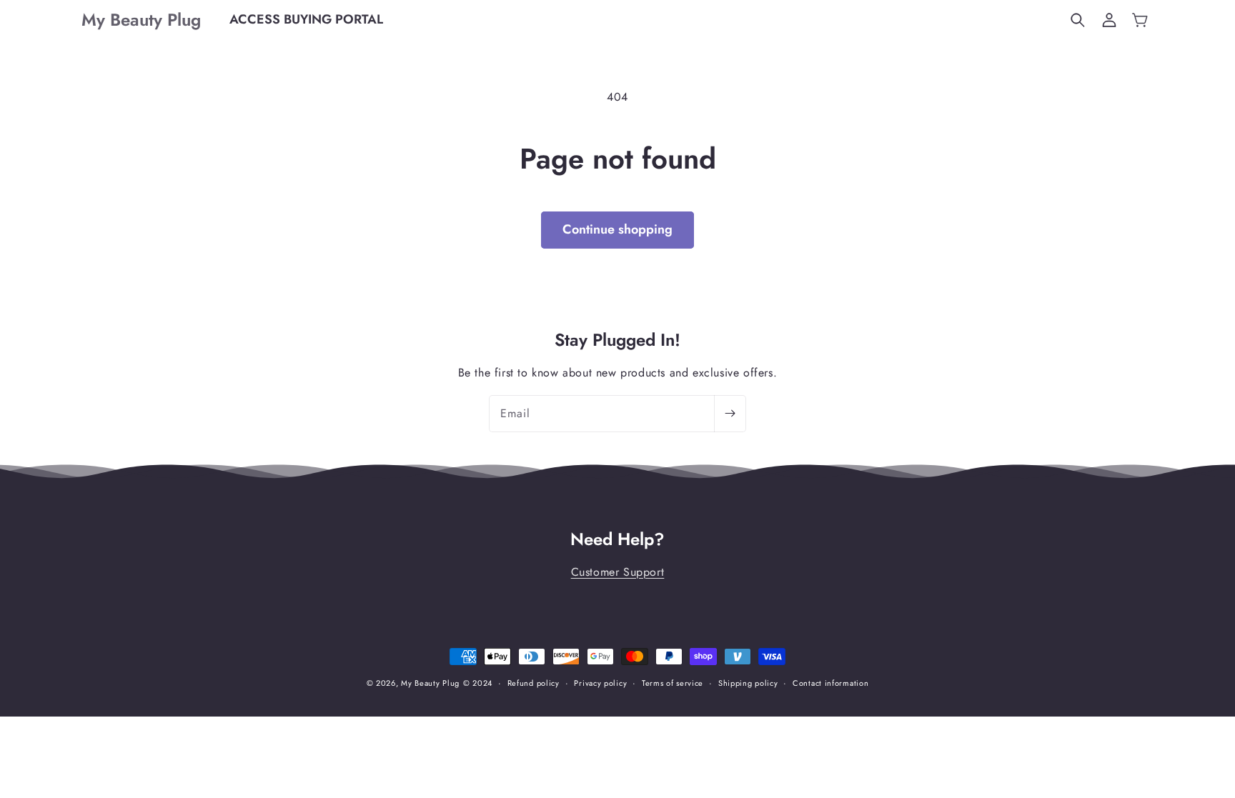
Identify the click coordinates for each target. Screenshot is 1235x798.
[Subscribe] (729, 413)
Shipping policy (748, 683)
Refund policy (533, 683)
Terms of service (672, 683)
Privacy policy (600, 683)
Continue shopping (617, 229)
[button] (1077, 20)
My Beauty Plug (430, 683)
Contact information (830, 683)
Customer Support (618, 572)
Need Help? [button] (617, 539)
